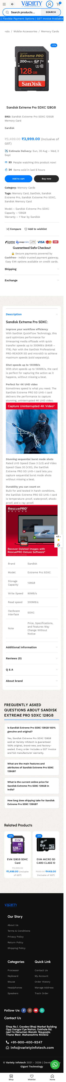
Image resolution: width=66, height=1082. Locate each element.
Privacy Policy (16, 936)
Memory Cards (50, 31)
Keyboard (13, 976)
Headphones (15, 987)
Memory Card (20, 193)
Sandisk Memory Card (18, 201)
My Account (41, 976)
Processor (13, 970)
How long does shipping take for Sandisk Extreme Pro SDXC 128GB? (30, 802)
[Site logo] (31, 4)
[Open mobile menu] (4, 4)
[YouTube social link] (35, 1010)
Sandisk (9, 128)
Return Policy (15, 942)
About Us (13, 925)
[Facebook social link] (23, 1010)
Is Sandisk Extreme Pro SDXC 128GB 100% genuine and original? (31, 729)
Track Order (41, 993)
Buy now (46, 178)
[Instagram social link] (29, 1010)
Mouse (11, 981)
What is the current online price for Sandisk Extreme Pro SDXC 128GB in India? (28, 786)
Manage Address (44, 987)
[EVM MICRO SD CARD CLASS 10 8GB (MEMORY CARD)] (46, 844)
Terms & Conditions (19, 930)
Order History (42, 981)
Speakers (13, 993)
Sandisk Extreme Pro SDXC (38, 197)
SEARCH (51, 12)
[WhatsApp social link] (42, 1010)
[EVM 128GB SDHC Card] (17, 844)
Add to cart (18, 178)
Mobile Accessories (25, 31)
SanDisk (35, 193)
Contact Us (41, 970)
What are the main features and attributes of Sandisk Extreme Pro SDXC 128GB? (30, 767)
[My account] (49, 4)
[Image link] (10, 905)
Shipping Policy (16, 948)
